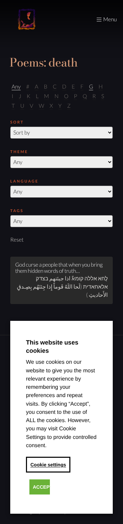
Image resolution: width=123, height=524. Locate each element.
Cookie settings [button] (48, 464)
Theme (19, 152)
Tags (17, 211)
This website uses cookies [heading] (52, 346)
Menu (110, 19)
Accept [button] (41, 487)
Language (24, 181)
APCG (26, 20)
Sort (17, 122)
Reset (17, 239)
